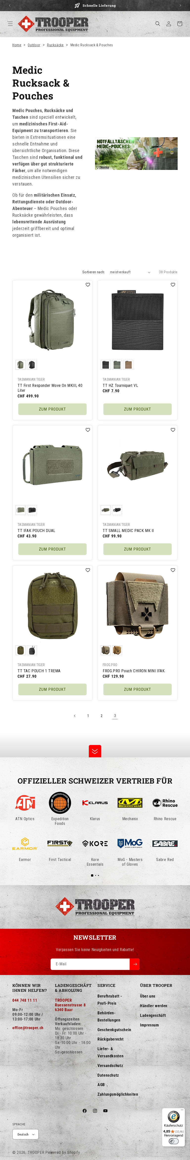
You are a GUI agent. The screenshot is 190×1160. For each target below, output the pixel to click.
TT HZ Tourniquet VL (120, 385)
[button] (10, 23)
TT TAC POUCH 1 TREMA (39, 670)
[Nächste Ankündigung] (180, 5)
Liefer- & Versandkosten (110, 1052)
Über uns (147, 996)
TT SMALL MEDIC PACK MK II (128, 530)
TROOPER (36, 1152)
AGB (101, 1084)
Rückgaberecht (110, 1039)
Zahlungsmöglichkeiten (117, 1094)
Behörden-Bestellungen (108, 1016)
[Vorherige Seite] (75, 715)
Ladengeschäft (153, 1015)
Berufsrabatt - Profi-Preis (109, 1000)
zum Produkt (52, 409)
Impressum (149, 1025)
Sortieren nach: (93, 272)
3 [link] (115, 715)
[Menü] (182, 1111)
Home (17, 45)
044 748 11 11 (24, 1000)
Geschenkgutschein (114, 1029)
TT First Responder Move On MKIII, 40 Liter (50, 388)
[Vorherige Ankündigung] (9, 5)
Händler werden (153, 1005)
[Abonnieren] (135, 964)
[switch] (174, 1141)
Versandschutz (110, 1065)
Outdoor (34, 45)
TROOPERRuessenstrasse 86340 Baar (70, 1005)
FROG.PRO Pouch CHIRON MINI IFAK (134, 670)
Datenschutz (108, 1075)
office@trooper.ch (28, 1027)
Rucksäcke (55, 45)
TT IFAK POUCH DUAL (36, 530)
